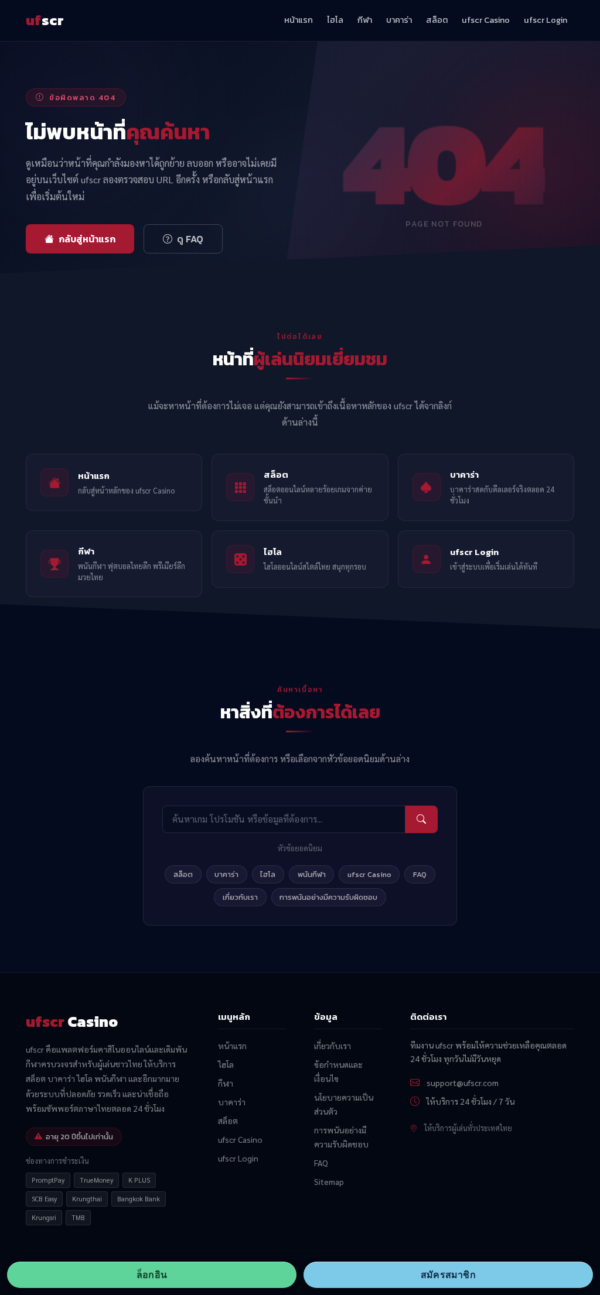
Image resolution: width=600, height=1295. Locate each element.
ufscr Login (545, 19)
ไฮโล (335, 19)
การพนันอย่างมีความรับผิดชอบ (328, 897)
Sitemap (329, 1181)
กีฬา (364, 19)
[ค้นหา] (421, 819)
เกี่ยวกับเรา (240, 897)
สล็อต (437, 19)
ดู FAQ (190, 239)
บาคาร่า (399, 19)
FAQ (420, 874)
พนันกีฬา (312, 874)
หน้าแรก (298, 19)
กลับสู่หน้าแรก (87, 239)
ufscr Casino (486, 19)
